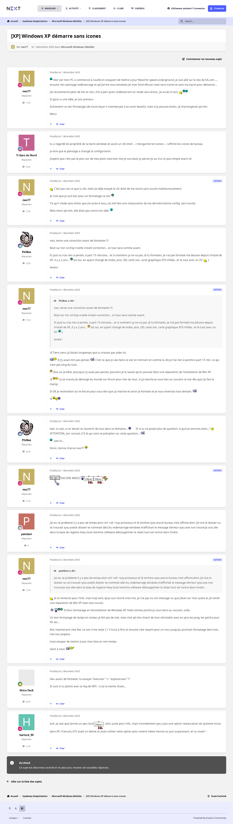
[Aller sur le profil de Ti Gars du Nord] (27, 143)
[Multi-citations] (51, 124)
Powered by (209, 818)
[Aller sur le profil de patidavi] (27, 521)
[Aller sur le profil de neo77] (13, 47)
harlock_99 (26, 735)
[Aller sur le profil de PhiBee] (27, 239)
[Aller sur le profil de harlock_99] (27, 722)
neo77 (24, 47)
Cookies (27, 818)
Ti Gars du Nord (26, 155)
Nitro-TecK (26, 690)
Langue (13, 818)
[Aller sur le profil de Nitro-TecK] (27, 678)
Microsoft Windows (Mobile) (77, 47)
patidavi (26, 534)
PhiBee (26, 252)
